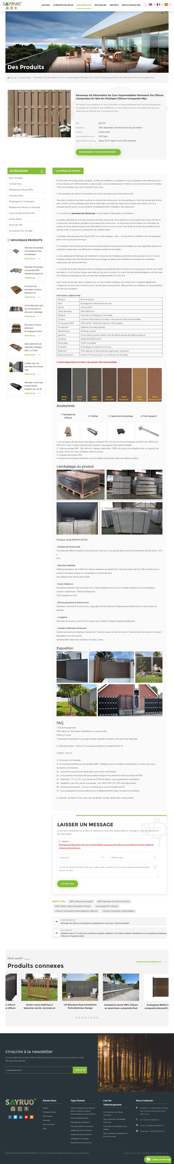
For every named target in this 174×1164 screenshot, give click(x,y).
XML (138, 1153)
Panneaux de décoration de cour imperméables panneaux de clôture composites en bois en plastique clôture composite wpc (106, 846)
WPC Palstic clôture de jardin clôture (73, 906)
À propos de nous (63, 5)
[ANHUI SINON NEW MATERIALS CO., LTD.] (12, 6)
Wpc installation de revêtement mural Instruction (115, 1134)
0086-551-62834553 (151, 1120)
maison (45, 1108)
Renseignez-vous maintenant (97, 152)
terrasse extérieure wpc (79, 1118)
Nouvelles (100, 5)
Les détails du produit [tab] (68, 171)
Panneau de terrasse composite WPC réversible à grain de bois (33, 270)
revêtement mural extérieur (81, 1130)
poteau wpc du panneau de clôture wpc (33, 366)
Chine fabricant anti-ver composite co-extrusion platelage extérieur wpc (34, 309)
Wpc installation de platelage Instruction (114, 1120)
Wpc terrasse (15, 178)
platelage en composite (79, 1138)
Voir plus (29, 258)
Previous (6, 994)
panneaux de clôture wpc (83, 213)
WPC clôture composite (81, 901)
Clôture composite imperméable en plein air (76, 911)
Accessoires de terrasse (20, 230)
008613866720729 (156, 1131)
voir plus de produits (148, 962)
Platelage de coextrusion (22, 201)
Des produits (84, 5)
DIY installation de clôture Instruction (113, 1113)
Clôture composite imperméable (118, 911)
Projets (114, 5)
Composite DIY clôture (107, 906)
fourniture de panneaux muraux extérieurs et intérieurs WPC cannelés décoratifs (33, 289)
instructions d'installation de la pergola (115, 1127)
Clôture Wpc (15, 184)
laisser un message (161, 1159)
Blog (44, 1128)
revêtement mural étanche (81, 1134)
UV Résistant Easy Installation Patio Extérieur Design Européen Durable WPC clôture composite (66, 999)
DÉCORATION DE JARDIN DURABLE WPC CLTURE (33, 347)
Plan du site (129, 1153)
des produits (47, 1116)
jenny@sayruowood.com (155, 1125)
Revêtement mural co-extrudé (24, 207)
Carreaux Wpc (16, 195)
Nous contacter (131, 5)
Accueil (46, 5)
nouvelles (46, 1120)
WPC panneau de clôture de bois (113, 901)
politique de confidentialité (155, 1153)
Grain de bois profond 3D (22, 213)
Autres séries (15, 219)
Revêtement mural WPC (21, 189)
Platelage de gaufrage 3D (80, 1122)
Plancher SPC (16, 225)
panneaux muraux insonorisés (82, 1126)
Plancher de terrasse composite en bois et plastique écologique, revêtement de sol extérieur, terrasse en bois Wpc (33, 251)
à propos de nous (49, 1112)
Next (167, 994)
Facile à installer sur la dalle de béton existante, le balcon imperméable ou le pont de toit (83, 1111)
